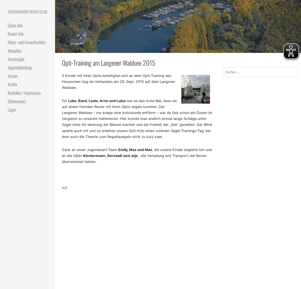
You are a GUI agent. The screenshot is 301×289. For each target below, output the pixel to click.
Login (12, 109)
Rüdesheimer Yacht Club (27, 12)
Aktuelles (15, 50)
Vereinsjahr (16, 59)
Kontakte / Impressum (24, 92)
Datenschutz (17, 101)
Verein (12, 76)
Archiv (12, 84)
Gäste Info (15, 25)
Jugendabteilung (20, 67)
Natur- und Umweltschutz (27, 42)
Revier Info (16, 33)
